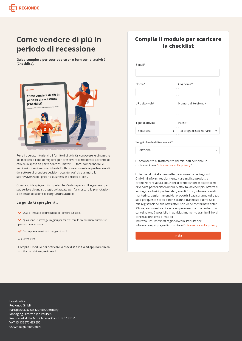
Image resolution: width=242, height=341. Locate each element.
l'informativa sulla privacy (173, 165)
